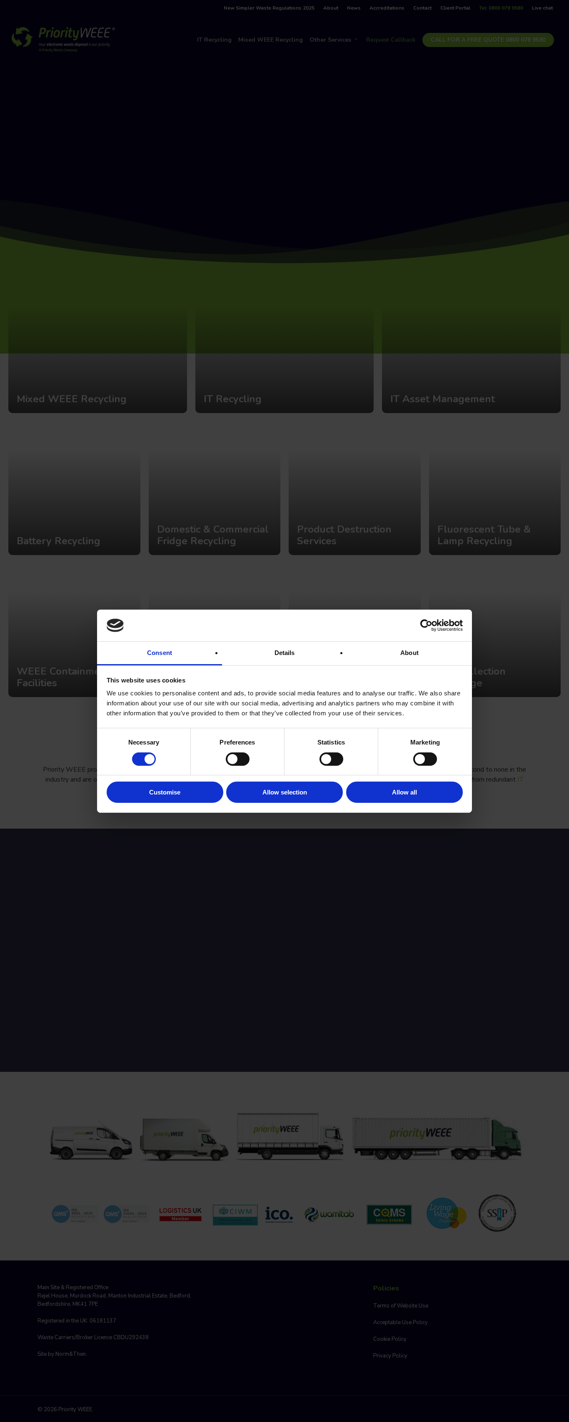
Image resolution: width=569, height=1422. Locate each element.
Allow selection (284, 792)
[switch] (238, 759)
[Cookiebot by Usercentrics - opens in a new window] (426, 625)
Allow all (404, 792)
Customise (164, 792)
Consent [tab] (159, 652)
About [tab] (409, 652)
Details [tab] (285, 652)
